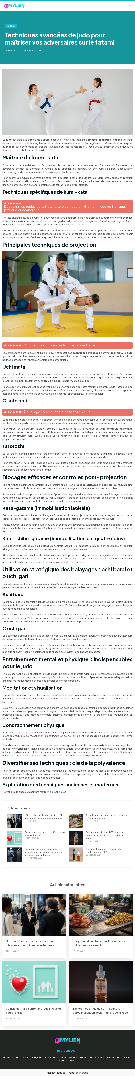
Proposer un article (78, 1072)
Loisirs (11, 25)
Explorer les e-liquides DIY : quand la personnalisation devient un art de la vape (105, 835)
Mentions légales (56, 1072)
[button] (130, 6)
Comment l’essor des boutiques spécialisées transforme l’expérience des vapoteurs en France (44, 852)
